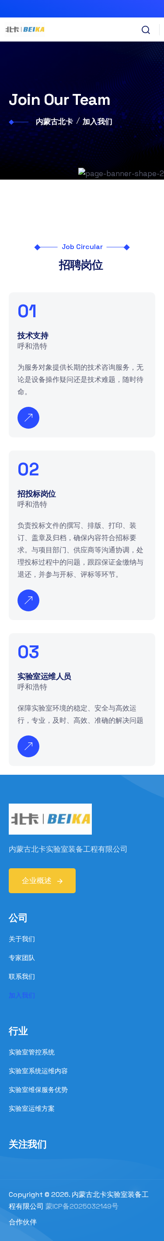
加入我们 (22, 995)
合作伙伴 (23, 1222)
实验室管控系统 (32, 1052)
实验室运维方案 (32, 1108)
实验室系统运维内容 (38, 1071)
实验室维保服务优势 (38, 1089)
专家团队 (22, 957)
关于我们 (22, 939)
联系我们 (22, 976)
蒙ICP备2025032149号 (82, 1206)
